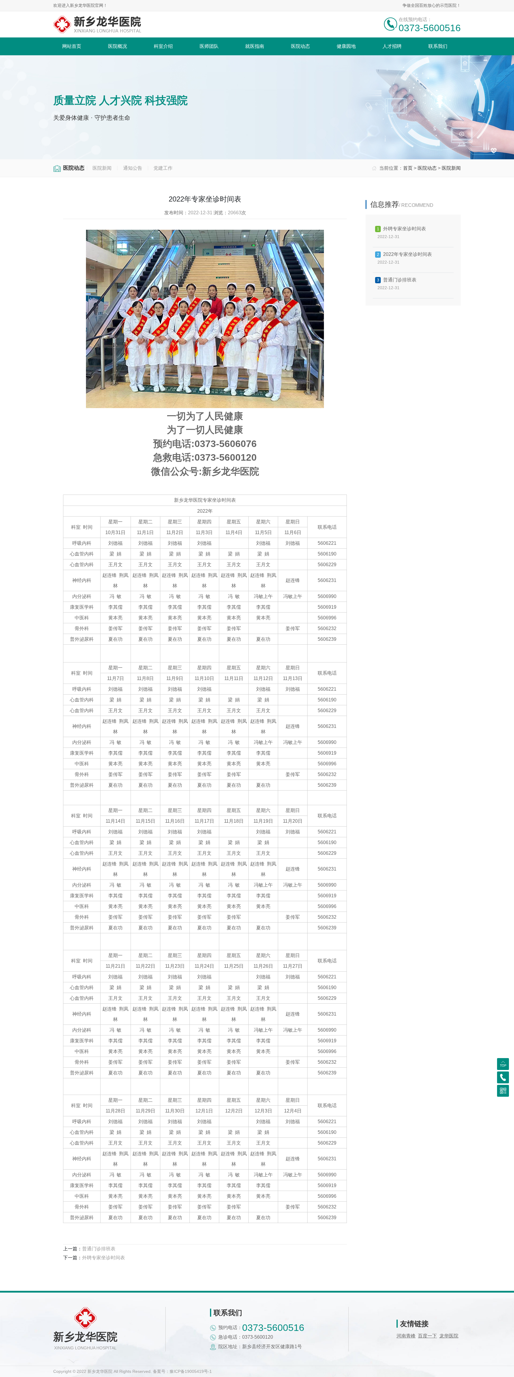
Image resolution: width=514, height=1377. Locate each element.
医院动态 (427, 168)
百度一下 (427, 1335)
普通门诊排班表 (98, 1248)
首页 (408, 168)
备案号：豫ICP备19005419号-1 (182, 1371)
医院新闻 (451, 168)
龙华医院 (448, 1335)
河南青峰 (406, 1335)
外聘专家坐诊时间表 (103, 1257)
